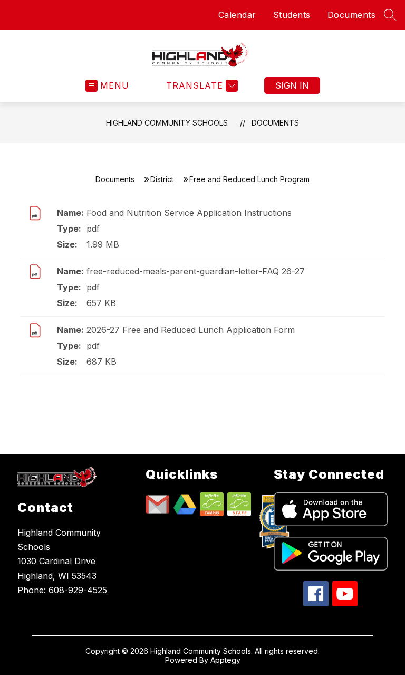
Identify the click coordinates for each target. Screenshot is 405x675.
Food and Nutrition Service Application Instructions (189, 212)
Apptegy (225, 659)
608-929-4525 (78, 590)
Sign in (292, 85)
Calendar (237, 14)
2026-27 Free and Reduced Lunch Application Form (190, 330)
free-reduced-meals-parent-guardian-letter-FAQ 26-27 (195, 271)
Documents (351, 14)
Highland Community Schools (167, 122)
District (161, 179)
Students (292, 14)
